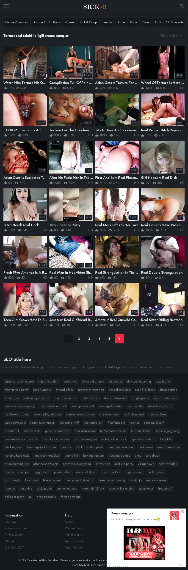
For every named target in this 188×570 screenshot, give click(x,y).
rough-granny (42, 390)
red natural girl (93, 423)
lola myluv (32, 480)
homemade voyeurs (113, 431)
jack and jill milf (69, 423)
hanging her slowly (17, 456)
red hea (135, 423)
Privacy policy (14, 535)
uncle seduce (156, 472)
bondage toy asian (110, 406)
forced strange (70, 497)
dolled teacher (14, 497)
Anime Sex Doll (75, 541)
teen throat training (112, 480)
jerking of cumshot (114, 439)
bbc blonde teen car (56, 439)
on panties (115, 381)
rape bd (10, 488)
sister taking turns (160, 406)
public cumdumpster (89, 447)
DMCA (9, 541)
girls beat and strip (57, 431)
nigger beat (42, 472)
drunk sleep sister (169, 447)
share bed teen (109, 414)
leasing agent (52, 480)
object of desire (86, 472)
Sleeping (107, 22)
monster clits (32, 431)
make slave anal (156, 480)
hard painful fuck (93, 488)
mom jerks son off (16, 390)
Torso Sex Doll (74, 547)
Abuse (69, 22)
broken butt (44, 488)
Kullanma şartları (16, 528)
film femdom (116, 423)
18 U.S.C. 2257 (14, 547)
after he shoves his (45, 464)
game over (146, 488)
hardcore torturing (17, 414)
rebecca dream (154, 423)
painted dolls (63, 472)
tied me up (145, 447)
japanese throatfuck (47, 456)
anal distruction (85, 431)
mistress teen (91, 398)
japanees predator (143, 439)
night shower (134, 472)
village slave (146, 464)
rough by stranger (42, 423)
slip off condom (48, 381)
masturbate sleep (165, 398)
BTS (158, 22)
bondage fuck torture (41, 447)
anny (138, 456)
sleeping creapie (119, 456)
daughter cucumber (121, 447)
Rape (133, 22)
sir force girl (13, 480)
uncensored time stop (19, 381)
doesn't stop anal (115, 398)
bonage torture (93, 456)
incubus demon (141, 431)
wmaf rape (12, 398)
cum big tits (135, 406)
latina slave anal (15, 423)
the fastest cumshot (53, 406)
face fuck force (145, 390)
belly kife (166, 439)
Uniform (55, 22)
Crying (146, 22)
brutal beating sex (17, 464)
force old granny (93, 381)
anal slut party (123, 464)
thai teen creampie (17, 472)
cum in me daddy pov (80, 414)
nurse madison (111, 472)
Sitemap (10, 522)
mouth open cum (66, 398)
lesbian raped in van (36, 398)
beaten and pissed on (80, 480)
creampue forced (82, 406)
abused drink (168, 390)
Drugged (39, 22)
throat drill (12, 431)
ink (30, 497)
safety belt (103, 464)
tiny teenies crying (139, 381)
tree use (66, 447)
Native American (16, 22)
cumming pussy (67, 488)
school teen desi (120, 390)
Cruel (121, 22)
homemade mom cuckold (21, 439)
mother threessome (91, 390)
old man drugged (85, 439)
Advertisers (73, 535)
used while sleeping (121, 488)
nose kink (26, 488)
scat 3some (163, 381)
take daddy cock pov (48, 414)
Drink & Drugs (87, 22)
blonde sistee (157, 414)
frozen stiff (165, 488)
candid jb (136, 480)
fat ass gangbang (167, 431)
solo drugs (153, 456)
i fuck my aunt (14, 447)
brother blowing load (77, 464)
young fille (72, 456)
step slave (70, 381)
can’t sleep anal (134, 414)
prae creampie (46, 497)
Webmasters (73, 528)
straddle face (65, 390)
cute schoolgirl (168, 464)
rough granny (140, 398)
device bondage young (20, 406)
